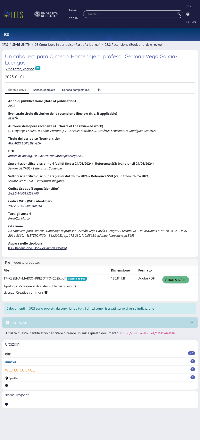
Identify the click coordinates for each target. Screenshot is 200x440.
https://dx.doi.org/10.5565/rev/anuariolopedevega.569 (45, 156)
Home (72, 10)
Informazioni (18, 322)
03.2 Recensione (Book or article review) (134, 44)
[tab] (100, 89)
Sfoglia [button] (73, 18)
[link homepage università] (46, 14)
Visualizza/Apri (176, 280)
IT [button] (187, 6)
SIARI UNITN (21, 44)
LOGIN (191, 22)
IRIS (5, 44)
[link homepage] (14, 14)
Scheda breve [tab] (17, 89)
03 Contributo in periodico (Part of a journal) (67, 44)
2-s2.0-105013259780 (23, 193)
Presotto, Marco (20, 68)
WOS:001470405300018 (25, 206)
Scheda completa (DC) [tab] (76, 90)
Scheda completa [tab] (44, 90)
